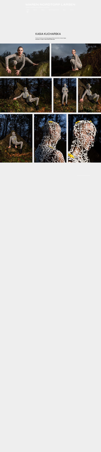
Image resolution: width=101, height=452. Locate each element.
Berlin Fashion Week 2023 (50, 39)
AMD (42, 39)
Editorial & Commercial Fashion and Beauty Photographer (37, 7)
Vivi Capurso (49, 38)
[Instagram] (27, 12)
